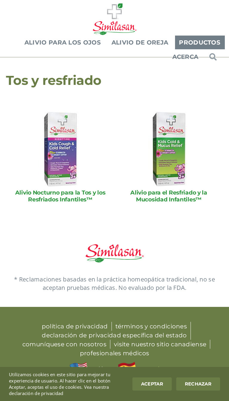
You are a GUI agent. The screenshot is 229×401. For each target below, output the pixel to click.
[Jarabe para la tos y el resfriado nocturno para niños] (60, 114)
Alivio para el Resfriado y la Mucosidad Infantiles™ (168, 196)
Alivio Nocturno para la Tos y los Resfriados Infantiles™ (60, 196)
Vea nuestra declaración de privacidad (59, 390)
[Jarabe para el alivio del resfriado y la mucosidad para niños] (168, 114)
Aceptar (152, 384)
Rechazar (198, 384)
